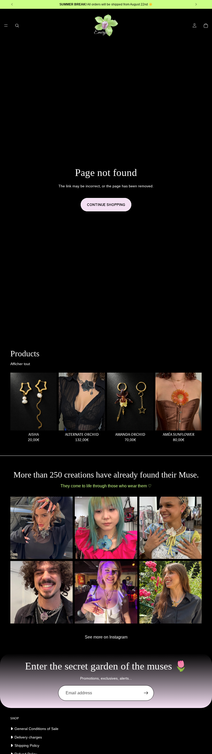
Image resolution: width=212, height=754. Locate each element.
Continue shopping (106, 204)
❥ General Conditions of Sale (34, 729)
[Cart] (205, 25)
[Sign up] (146, 693)
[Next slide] (99, 401)
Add (101, 422)
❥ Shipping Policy (24, 745)
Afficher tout (20, 364)
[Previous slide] (64, 401)
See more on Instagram (106, 637)
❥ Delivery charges (26, 737)
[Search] (17, 25)
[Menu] (6, 26)
